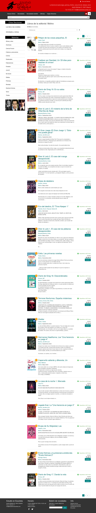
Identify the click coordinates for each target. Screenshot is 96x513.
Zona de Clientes (86, 1)
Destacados (9, 59)
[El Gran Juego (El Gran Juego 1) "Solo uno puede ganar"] (31, 136)
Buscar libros (11, 14)
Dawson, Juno (42, 428)
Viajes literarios (51, 14)
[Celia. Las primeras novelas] (31, 259)
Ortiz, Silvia (50, 301)
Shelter (41, 319)
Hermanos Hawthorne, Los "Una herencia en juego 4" (56, 338)
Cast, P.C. (40, 383)
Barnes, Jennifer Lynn (44, 135)
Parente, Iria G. (42, 209)
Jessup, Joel (41, 65)
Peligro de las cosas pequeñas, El (52, 37)
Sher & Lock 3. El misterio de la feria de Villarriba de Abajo (55, 109)
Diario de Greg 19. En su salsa (51, 89)
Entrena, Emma (42, 301)
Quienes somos (74, 503)
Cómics (8, 56)
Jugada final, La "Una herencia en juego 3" (56, 405)
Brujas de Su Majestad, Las (50, 425)
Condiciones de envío (75, 506)
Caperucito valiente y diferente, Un (53, 360)
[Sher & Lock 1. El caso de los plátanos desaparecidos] (31, 234)
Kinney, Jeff (41, 92)
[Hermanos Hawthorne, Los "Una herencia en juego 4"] (31, 343)
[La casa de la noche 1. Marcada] (31, 387)
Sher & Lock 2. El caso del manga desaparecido (52, 157)
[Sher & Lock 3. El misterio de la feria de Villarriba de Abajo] (31, 114)
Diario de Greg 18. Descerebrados (52, 275)
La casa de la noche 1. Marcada (51, 381)
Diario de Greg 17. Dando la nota (52, 474)
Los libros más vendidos (13, 27)
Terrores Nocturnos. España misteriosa (55, 298)
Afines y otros (9, 41)
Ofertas (42, 14)
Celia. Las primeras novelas (50, 253)
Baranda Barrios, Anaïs (44, 113)
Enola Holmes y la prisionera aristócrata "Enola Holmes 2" (55, 453)
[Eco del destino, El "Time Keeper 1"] (31, 211)
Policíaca (8, 81)
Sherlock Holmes (10, 88)
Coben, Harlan (42, 321)
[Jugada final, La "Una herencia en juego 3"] (31, 410)
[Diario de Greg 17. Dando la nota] (31, 479)
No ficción (8, 74)
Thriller (8, 95)
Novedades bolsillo (32, 14)
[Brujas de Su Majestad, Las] (31, 432)
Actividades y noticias (12, 32)
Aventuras (8, 45)
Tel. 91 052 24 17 (10, 505)
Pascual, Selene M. (52, 209)
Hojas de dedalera (46, 180)
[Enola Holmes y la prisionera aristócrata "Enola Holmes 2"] (31, 458)
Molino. (40, 42)
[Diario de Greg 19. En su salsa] (31, 94)
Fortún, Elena (41, 256)
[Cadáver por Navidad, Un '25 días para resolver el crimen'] (31, 66)
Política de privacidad (75, 505)
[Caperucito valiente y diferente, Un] (31, 364)
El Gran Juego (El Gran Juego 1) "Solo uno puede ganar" (54, 131)
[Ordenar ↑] (79, 30)
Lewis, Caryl (41, 40)
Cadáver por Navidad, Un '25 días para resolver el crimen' (54, 61)
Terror (7, 92)
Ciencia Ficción (10, 48)
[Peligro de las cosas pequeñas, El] (31, 43)
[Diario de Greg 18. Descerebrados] (31, 281)
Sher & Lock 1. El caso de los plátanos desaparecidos (54, 229)
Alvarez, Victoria (42, 183)
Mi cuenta (72, 508)
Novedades (21, 14)
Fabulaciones (9, 63)
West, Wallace (42, 362)
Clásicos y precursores (12, 52)
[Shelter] (31, 325)
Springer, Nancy (42, 457)
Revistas (8, 84)
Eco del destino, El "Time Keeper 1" (53, 206)
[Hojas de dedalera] (31, 187)
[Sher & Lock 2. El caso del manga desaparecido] (31, 162)
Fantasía (8, 66)
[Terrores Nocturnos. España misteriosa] (31, 304)
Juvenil (8, 70)
